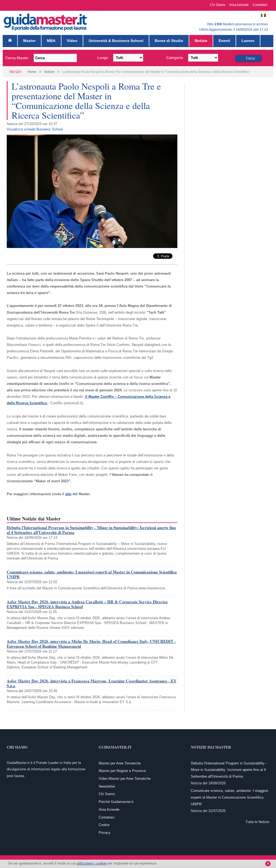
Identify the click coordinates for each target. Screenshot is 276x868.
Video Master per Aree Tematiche (125, 779)
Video (72, 40)
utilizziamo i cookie (91, 863)
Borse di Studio (169, 40)
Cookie (104, 825)
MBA (51, 40)
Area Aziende (239, 5)
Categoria (174, 57)
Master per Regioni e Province (122, 771)
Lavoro (248, 40)
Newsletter (107, 786)
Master (29, 40)
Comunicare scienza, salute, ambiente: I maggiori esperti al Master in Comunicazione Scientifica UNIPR (92, 574)
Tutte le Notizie (257, 822)
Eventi (224, 40)
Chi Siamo (217, 5)
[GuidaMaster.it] (46, 20)
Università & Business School (116, 40)
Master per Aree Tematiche (120, 763)
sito (68, 494)
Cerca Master (17, 58)
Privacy (105, 833)
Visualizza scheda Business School (35, 129)
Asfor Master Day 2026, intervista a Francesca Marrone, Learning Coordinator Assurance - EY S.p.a (92, 683)
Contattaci (260, 5)
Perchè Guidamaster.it (116, 802)
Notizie (201, 40)
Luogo (102, 57)
